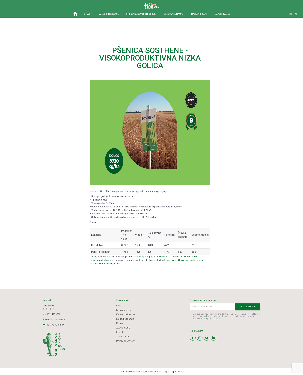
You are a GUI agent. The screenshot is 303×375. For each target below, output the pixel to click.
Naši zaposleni (123, 310)
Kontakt (120, 332)
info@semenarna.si (55, 324)
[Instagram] (199, 338)
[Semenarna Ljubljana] (151, 6)
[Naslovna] (75, 14)
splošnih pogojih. (213, 319)
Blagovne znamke (125, 319)
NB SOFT (157, 371)
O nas (119, 305)
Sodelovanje (122, 336)
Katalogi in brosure (125, 314)
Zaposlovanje (123, 327)
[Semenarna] (78, 344)
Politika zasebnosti (125, 341)
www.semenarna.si (135, 371)
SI (296, 14)
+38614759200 (52, 314)
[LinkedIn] (213, 338)
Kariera (119, 323)
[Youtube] (206, 338)
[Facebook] (193, 338)
